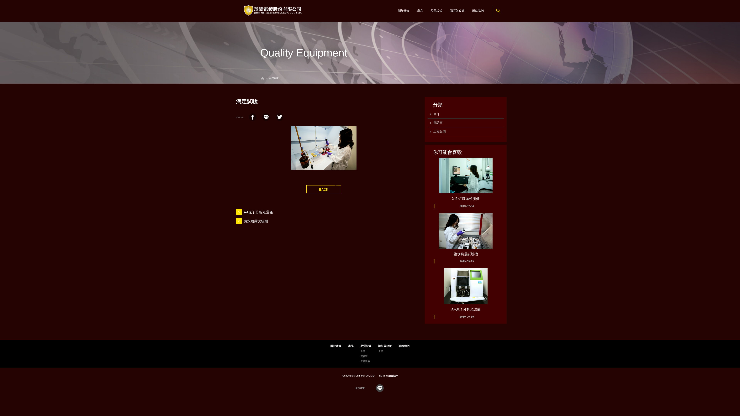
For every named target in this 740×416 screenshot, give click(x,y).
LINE (266, 117)
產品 (420, 10)
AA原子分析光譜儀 (258, 212)
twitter (279, 117)
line (380, 388)
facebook (252, 117)
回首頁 (262, 78)
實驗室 (438, 122)
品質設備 (436, 10)
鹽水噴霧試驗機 (256, 221)
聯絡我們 (478, 10)
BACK (323, 189)
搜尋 (498, 10)
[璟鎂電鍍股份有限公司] (273, 10)
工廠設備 (439, 131)
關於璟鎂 (404, 10)
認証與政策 (457, 10)
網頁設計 (393, 375)
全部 (436, 114)
